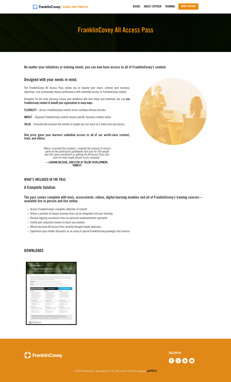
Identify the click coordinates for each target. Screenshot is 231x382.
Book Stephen (188, 6)
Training (170, 7)
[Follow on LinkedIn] (185, 360)
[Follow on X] (178, 360)
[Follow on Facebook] (171, 360)
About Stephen (152, 7)
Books (136, 7)
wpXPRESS (152, 371)
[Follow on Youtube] (191, 360)
